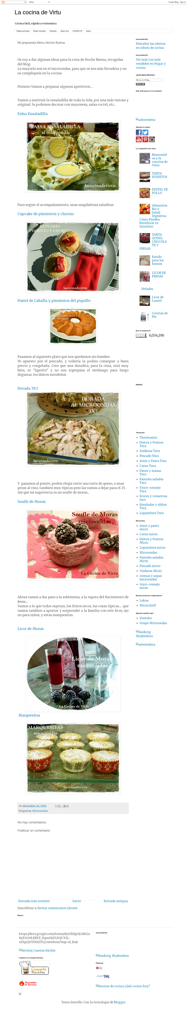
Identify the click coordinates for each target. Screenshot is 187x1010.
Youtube (146, 618)
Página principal (23, 31)
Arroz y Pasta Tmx (153, 461)
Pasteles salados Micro (151, 559)
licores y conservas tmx (153, 497)
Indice (88, 31)
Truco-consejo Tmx (150, 489)
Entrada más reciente (34, 901)
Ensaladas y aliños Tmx (153, 506)
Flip (100, 968)
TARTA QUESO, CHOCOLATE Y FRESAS (153, 241)
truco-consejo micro (150, 586)
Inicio (76, 901)
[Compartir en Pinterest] (67, 806)
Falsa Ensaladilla (33, 114)
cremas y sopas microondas (151, 577)
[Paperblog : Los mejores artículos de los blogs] (103, 978)
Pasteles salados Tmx (151, 481)
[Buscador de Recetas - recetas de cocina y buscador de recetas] (28, 985)
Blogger (119, 1002)
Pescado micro (150, 566)
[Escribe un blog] (59, 806)
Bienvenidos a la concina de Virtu (160, 160)
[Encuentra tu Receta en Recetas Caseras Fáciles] (37, 950)
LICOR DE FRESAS (159, 274)
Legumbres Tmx (152, 513)
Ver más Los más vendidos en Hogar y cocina (151, 64)
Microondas (40, 810)
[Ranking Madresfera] (152, 636)
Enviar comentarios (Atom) (57, 908)
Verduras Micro (151, 571)
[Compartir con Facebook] (64, 806)
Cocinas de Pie (160, 314)
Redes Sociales (39, 31)
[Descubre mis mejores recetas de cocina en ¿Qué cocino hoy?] (123, 986)
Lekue (144, 600)
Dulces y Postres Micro (151, 540)
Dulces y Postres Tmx (151, 444)
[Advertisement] (154, 360)
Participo (53, 31)
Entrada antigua (116, 901)
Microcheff (148, 605)
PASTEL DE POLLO (160, 191)
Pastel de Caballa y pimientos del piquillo (54, 300)
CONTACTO (77, 31)
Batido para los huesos (158, 260)
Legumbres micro (152, 547)
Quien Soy (64, 31)
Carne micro (148, 534)
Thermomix (148, 437)
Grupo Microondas (153, 623)
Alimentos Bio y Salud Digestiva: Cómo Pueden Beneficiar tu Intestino (153, 216)
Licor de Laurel (157, 298)
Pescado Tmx (149, 456)
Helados (147, 289)
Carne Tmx (148, 466)
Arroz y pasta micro (149, 527)
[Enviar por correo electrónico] (56, 806)
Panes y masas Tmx (150, 472)
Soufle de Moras (32, 501)
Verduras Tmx (150, 451)
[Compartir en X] (61, 806)
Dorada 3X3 (28, 388)
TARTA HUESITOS (159, 175)
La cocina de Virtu (38, 12)
